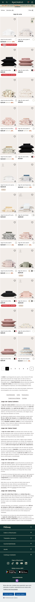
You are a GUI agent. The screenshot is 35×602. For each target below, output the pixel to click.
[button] (10, 597)
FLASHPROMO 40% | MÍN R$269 (9, 75)
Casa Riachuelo (10, 394)
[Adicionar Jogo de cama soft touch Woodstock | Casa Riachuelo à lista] (14, 194)
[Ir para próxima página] (31, 368)
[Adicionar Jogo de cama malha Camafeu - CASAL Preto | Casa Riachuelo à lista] (14, 50)
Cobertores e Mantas (14, 398)
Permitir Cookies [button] (8, 594)
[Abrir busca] (7, 2)
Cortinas (24, 398)
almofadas (4, 487)
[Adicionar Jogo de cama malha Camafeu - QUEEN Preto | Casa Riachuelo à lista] (32, 136)
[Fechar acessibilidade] (34, 19)
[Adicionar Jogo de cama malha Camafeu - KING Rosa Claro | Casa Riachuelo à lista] (14, 310)
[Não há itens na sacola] (32, 2)
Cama (18, 394)
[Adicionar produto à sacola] (15, 36)
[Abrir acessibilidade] (32, 21)
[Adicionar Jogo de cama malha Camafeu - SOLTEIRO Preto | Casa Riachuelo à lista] (14, 280)
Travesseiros (25, 394)
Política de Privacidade (11, 589)
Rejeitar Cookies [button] (20, 594)
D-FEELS (3, 189)
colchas (14, 487)
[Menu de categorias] (3, 2)
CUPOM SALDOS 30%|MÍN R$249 (9, 44)
